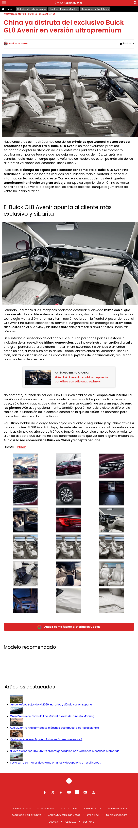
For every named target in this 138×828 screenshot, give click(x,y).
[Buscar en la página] (135, 3)
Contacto (88, 821)
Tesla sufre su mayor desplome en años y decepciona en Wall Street (55, 763)
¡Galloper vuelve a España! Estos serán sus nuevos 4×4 (46, 739)
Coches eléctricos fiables (64, 9)
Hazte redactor (92, 808)
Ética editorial (69, 808)
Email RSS (85, 792)
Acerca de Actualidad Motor (64, 815)
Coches (32, 13)
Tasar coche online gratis (26, 815)
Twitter (53, 792)
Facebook (45, 792)
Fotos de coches (117, 808)
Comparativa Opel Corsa (95, 9)
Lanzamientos (47, 13)
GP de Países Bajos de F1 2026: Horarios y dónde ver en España (51, 704)
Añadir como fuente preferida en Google (72, 627)
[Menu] (4, 3)
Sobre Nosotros (21, 808)
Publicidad (70, 821)
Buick (21, 447)
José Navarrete (18, 43)
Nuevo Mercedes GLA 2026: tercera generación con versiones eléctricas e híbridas (64, 751)
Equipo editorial (46, 808)
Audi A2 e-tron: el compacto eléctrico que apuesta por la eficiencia (54, 728)
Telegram (77, 792)
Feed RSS (93, 792)
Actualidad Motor (15, 13)
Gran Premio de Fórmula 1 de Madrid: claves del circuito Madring (52, 716)
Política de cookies (116, 815)
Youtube (69, 792)
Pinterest (61, 792)
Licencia (53, 821)
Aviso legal (93, 815)
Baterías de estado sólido (31, 9)
